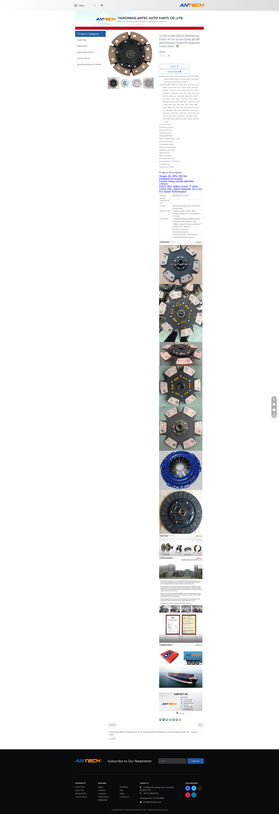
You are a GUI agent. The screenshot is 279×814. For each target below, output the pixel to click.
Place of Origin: (164, 139)
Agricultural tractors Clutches (89, 64)
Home (100, 787)
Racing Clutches (83, 58)
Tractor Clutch (81, 797)
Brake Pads (81, 40)
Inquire (173, 66)
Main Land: (163, 156)
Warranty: (162, 136)
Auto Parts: (163, 158)
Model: (161, 76)
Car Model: (163, 144)
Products (101, 790)
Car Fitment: (163, 127)
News (122, 793)
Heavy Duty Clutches (85, 52)
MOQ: (161, 153)
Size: (160, 130)
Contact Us (124, 797)
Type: (161, 133)
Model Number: (164, 161)
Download (124, 787)
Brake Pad (79, 790)
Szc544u (112, 739)
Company (102, 793)
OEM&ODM (102, 800)
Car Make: (162, 164)
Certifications (103, 797)
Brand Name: (163, 141)
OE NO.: (162, 124)
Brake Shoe (80, 787)
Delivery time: (164, 147)
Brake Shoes (82, 46)
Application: (163, 150)
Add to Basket (173, 71)
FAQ (121, 790)
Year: (161, 85)
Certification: (163, 167)
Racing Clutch (80, 793)
